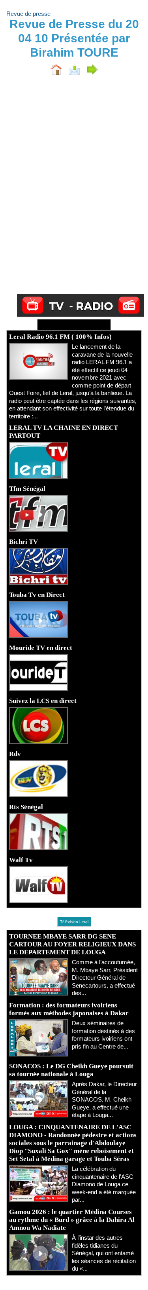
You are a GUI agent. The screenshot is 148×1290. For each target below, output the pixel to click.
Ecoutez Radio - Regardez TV (74, 325)
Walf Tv (21, 860)
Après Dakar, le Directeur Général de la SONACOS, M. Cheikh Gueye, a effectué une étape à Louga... (104, 1099)
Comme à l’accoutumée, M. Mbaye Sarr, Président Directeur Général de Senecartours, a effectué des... (105, 977)
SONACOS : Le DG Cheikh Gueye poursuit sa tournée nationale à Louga (71, 1070)
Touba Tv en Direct (37, 594)
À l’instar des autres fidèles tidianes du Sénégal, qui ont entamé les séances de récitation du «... (104, 1253)
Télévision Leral (74, 922)
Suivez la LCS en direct (43, 701)
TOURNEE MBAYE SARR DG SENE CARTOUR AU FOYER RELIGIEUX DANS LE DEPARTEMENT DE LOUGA (72, 944)
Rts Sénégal (26, 807)
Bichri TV (23, 541)
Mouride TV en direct (40, 648)
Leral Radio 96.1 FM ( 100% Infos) (60, 336)
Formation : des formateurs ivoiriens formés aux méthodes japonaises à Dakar (69, 1009)
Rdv (15, 754)
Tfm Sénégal (27, 488)
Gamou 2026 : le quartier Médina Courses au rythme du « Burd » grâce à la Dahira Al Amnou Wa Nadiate (72, 1219)
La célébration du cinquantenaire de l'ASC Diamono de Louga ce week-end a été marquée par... (104, 1184)
